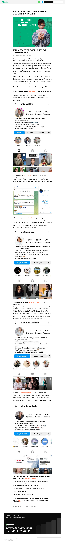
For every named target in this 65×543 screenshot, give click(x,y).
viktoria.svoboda (26, 392)
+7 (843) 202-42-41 (18, 531)
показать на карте (23, 538)
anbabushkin (33, 91)
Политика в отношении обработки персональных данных (49, 536)
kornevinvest (28, 175)
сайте (19, 500)
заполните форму (30, 478)
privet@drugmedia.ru (19, 528)
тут (20, 501)
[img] (6, 2)
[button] (48, 2)
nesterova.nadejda (33, 302)
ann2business (30, 218)
